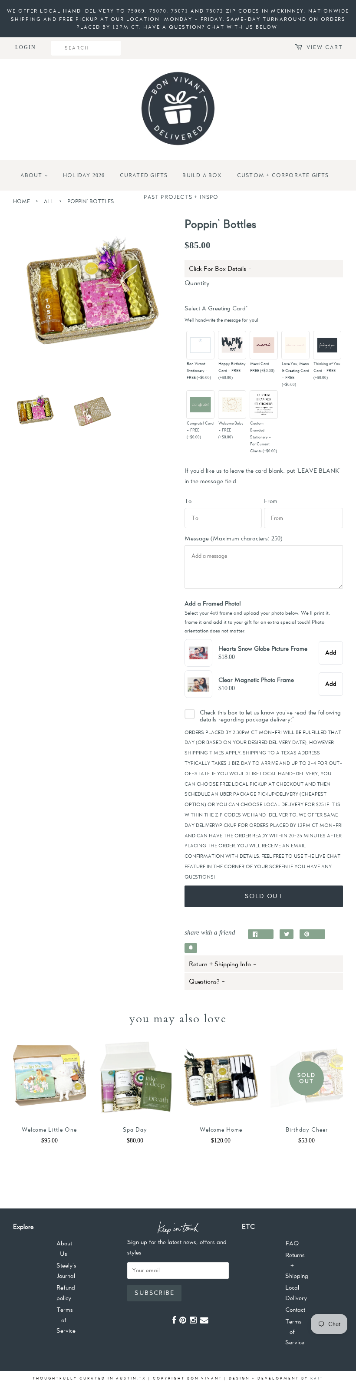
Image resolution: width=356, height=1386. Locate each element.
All (48, 201)
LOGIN (25, 47)
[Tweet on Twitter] (286, 934)
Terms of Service (66, 1320)
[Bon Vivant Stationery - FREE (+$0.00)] (200, 345)
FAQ (292, 1243)
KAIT (316, 1378)
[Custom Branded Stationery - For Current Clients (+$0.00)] (264, 404)
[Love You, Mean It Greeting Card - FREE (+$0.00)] (295, 345)
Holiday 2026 (84, 175)
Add (330, 652)
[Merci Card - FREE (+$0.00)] (264, 345)
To (188, 500)
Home (21, 201)
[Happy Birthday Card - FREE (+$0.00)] (232, 345)
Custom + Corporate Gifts (283, 175)
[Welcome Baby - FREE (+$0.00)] (232, 404)
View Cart (325, 47)
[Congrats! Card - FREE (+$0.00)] (200, 404)
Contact (295, 1309)
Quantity (197, 282)
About (32, 175)
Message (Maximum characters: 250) (234, 538)
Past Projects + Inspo (181, 197)
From (270, 500)
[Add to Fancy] (191, 948)
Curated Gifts (144, 175)
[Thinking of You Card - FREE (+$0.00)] (327, 345)
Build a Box (202, 175)
